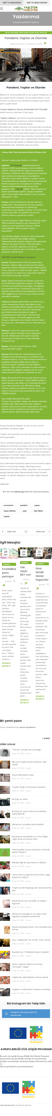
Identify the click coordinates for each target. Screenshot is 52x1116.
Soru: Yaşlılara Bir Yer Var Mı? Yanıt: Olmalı (31, 940)
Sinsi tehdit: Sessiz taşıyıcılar (42, 574)
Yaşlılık (24, 22)
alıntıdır (8, 581)
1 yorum (28, 754)
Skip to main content (37, 3)
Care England (16, 165)
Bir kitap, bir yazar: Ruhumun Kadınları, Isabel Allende (29, 812)
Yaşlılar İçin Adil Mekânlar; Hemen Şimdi (30, 977)
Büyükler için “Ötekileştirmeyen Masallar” (30, 952)
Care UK (19, 189)
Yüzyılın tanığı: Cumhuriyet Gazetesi (28, 787)
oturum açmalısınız (27, 727)
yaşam (37, 505)
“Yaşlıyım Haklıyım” (8, 118)
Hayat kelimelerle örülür (23, 775)
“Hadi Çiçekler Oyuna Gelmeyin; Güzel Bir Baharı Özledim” (31, 851)
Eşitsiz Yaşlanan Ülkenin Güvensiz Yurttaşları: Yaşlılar (27, 965)
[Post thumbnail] (5, 753)
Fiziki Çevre (23, 32)
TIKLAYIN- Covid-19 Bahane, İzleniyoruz (19, 257)
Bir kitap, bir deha (20, 799)
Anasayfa (17, 22)
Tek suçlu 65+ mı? (25, 571)
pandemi (23, 505)
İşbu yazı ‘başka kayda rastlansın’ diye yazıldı (29, 763)
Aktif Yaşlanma (33, 22)
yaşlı (25, 511)
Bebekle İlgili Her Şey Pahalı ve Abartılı (29, 862)
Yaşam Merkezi (9, 511)
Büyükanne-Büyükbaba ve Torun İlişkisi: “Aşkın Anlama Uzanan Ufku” (30, 838)
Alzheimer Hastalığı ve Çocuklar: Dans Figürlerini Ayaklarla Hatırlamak (29, 915)
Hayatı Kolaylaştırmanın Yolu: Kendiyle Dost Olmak (32, 928)
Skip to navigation (12, 3)
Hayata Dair (34, 32)
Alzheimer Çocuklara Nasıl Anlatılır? (28, 824)
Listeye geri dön (26, 531)
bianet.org (19, 492)
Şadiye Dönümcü (17, 44)
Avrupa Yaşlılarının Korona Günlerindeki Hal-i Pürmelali (24, 109)
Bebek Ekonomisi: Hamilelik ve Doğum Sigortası (29, 902)
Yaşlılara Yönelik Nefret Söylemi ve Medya (31, 989)
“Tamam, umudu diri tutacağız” (26, 749)
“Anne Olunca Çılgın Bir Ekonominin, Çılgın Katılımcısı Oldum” (31, 876)
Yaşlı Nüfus (38, 511)
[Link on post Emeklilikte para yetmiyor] (9, 553)
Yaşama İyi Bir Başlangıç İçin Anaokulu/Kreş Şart (32, 889)
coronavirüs (8, 505)
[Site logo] (26, 8)
